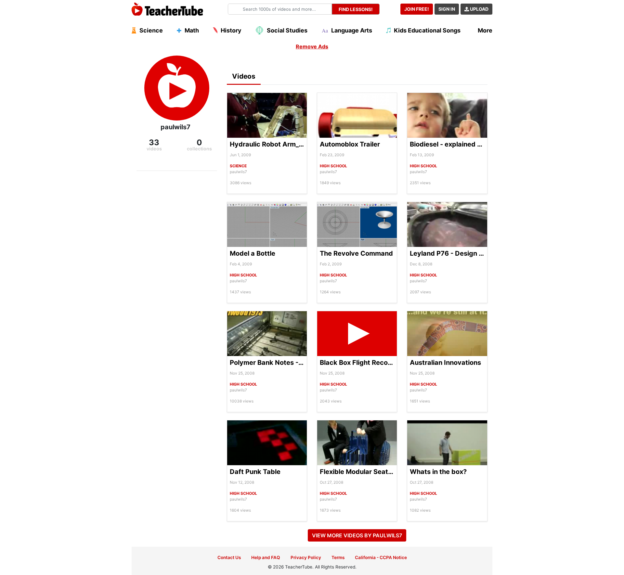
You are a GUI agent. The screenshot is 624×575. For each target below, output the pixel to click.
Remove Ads (312, 46)
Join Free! (416, 9)
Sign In (446, 9)
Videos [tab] (243, 76)
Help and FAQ (265, 557)
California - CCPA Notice (381, 557)
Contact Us (229, 557)
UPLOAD (478, 9)
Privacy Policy (306, 557)
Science (238, 165)
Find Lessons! (356, 9)
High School (333, 165)
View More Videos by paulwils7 (357, 535)
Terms (338, 557)
